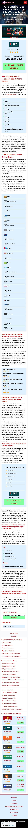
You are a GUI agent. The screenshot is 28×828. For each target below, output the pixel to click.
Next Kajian (14, 636)
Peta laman (14, 815)
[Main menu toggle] (25, 2)
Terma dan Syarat (14, 809)
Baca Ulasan (7, 721)
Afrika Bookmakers (8, 645)
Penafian (14, 800)
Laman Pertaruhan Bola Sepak (11, 671)
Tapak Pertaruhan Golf (9, 663)
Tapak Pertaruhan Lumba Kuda (11, 685)
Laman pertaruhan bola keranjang (11, 677)
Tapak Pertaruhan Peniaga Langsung (12, 709)
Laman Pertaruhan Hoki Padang (11, 682)
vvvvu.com (12, 821)
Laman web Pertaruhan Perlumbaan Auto (13, 680)
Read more (11, 825)
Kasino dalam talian (11, 94)
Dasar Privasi (14, 803)
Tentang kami (14, 797)
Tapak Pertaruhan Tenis (9, 666)
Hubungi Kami (14, 812)
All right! (5, 825)
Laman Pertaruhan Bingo (9, 700)
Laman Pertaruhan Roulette (10, 703)
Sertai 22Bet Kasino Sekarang (14, 66)
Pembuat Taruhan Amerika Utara (11, 653)
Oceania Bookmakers (8, 650)
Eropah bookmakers (8, 648)
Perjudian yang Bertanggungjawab (14, 806)
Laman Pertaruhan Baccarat (10, 706)
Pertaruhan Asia (7, 642)
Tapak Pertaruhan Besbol (9, 674)
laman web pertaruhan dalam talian (14, 593)
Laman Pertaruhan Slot (9, 695)
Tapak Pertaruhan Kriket (9, 669)
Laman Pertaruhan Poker (9, 698)
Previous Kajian (14, 633)
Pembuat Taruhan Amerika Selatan (12, 656)
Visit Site (14, 617)
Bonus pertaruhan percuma (10, 692)
